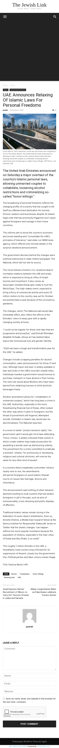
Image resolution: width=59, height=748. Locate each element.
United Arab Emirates (17, 90)
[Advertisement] (29, 51)
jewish (5, 110)
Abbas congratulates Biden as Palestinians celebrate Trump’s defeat (43, 592)
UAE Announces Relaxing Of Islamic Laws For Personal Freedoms (28, 100)
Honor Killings (38, 574)
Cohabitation (25, 574)
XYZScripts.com (44, 746)
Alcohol (14, 574)
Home (5, 85)
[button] (4, 17)
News (12, 85)
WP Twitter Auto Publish (18, 746)
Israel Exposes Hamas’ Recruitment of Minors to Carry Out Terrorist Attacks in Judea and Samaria (16, 593)
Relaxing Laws (9, 577)
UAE (19, 577)
